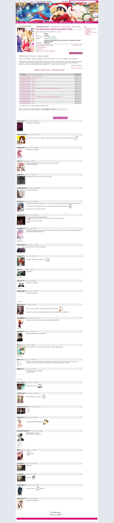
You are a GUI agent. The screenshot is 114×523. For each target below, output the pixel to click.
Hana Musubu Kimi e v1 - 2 (28, 101)
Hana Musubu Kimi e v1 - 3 (28, 100)
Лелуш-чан (20, 121)
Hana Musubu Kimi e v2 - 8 (28, 89)
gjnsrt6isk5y (21, 318)
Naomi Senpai (21, 188)
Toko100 (19, 463)
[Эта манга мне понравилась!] (20, 26)
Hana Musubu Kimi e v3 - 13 (28, 79)
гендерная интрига (91, 28)
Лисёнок (20, 256)
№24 (34, 359)
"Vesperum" (33, 56)
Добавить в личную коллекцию (46, 51)
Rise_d (19, 359)
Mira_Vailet (20, 382)
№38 (34, 174)
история (46, 41)
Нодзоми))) (20, 147)
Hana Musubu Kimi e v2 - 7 (28, 91)
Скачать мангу (65, 26)
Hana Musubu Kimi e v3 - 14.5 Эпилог (30, 76)
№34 (35, 228)
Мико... (19, 450)
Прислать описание (76, 68)
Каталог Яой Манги (33, 22)
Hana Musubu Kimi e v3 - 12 (28, 81)
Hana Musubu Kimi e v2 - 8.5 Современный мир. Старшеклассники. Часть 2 (41, 88)
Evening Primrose (22, 431)
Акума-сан (20, 393)
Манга (46, 33)
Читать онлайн (76, 26)
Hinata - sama (21, 134)
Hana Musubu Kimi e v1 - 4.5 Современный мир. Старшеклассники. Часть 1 (41, 96)
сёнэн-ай (59, 40)
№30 (34, 280)
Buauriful (20, 417)
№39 (33, 161)
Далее (59, 514)
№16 (35, 463)
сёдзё (51, 41)
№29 (36, 291)
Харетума (20, 304)
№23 (35, 368)
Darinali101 (20, 485)
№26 (35, 331)
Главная (21, 22)
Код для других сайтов (77, 45)
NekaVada (20, 498)
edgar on (20, 280)
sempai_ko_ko (21, 406)
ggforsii (19, 174)
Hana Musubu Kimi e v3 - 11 (28, 83)
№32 (34, 256)
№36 (36, 201)
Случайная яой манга (51, 22)
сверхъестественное (50, 40)
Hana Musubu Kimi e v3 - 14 (28, 78)
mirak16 (19, 331)
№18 (41, 431)
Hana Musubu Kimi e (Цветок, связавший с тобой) (54, 29)
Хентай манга (79, 22)
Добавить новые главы (42, 70)
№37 (38, 188)
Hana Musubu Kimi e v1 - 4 (28, 98)
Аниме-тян (90, 22)
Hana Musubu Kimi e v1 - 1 (28, 103)
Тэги (85, 27)
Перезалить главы (58, 70)
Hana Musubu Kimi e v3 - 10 (28, 84)
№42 (37, 121)
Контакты (65, 1)
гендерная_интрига (75, 40)
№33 (36, 244)
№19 (35, 417)
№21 (37, 393)
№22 (37, 382)
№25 (33, 345)
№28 (34, 304)
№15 (35, 474)
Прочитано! (40, 49)
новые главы (45, 45)
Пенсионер (20, 244)
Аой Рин (20, 201)
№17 (34, 450)
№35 (36, 215)
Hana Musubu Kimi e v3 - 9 (28, 86)
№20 (39, 406)
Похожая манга (55, 26)
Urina (18, 269)
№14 (37, 485)
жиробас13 (20, 215)
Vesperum (47, 43)
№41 (38, 134)
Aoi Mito (46, 35)
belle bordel (20, 291)
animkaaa (20, 228)
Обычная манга (66, 22)
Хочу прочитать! (41, 47)
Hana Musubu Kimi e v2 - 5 (28, 95)
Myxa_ (19, 345)
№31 (32, 269)
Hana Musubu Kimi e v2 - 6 (28, 93)
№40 (37, 147)
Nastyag (19, 368)
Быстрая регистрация (44, 1)
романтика (66, 40)
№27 (38, 318)
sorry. (19, 161)
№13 (36, 498)
